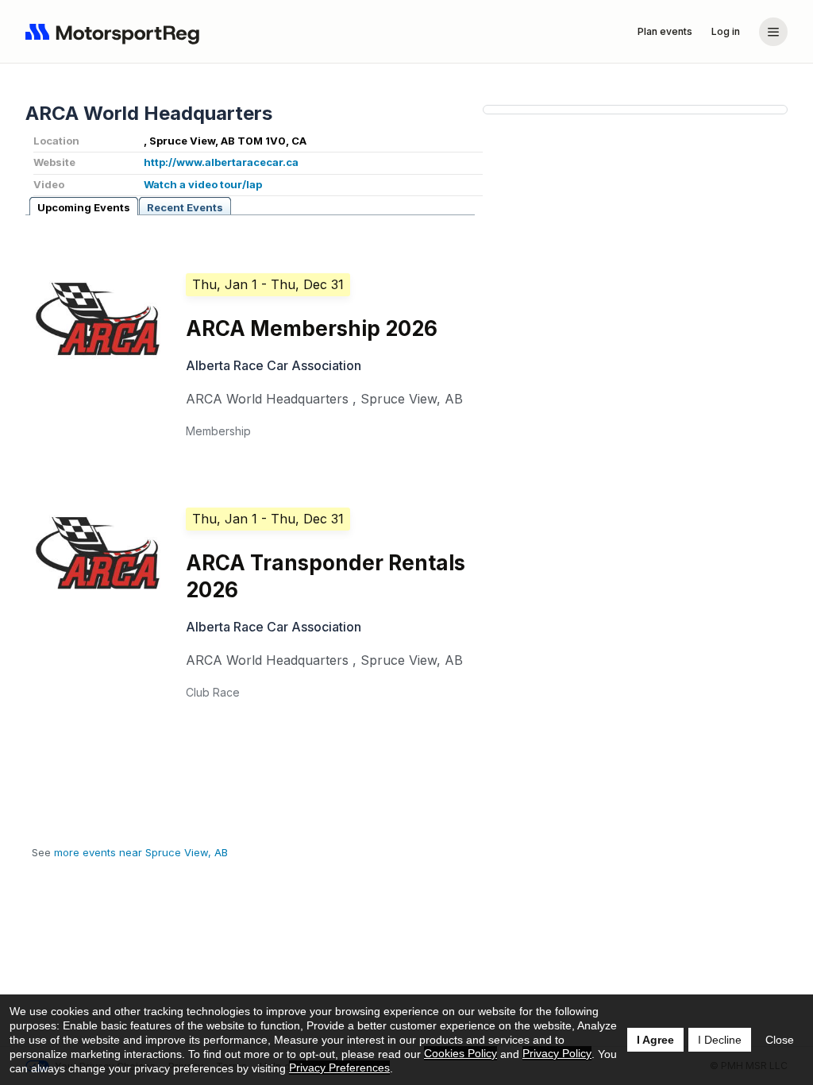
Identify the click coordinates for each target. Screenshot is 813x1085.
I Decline (720, 1039)
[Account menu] (773, 31)
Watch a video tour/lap (203, 184)
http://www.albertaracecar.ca (221, 162)
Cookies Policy (460, 1053)
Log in (725, 31)
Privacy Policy (556, 1053)
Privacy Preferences (339, 1067)
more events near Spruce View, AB (141, 852)
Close (779, 1039)
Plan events (665, 31)
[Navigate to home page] (115, 32)
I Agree (655, 1039)
